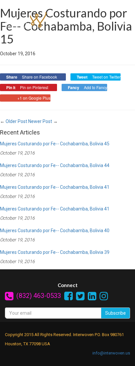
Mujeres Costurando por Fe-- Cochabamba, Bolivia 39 (54, 252)
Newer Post (40, 121)
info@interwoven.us (111, 353)
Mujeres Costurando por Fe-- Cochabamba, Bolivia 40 (54, 230)
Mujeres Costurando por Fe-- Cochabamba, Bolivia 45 (54, 143)
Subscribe (115, 313)
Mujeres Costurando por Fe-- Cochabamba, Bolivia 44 (54, 165)
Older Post (16, 121)
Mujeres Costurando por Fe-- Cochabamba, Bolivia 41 (54, 187)
